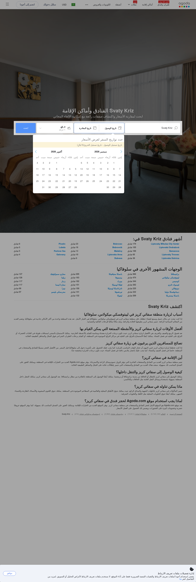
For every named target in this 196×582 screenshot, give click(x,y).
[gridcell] (114, 163)
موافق (9, 573)
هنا (180, 578)
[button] (121, 151)
